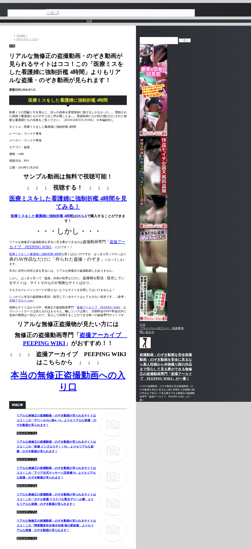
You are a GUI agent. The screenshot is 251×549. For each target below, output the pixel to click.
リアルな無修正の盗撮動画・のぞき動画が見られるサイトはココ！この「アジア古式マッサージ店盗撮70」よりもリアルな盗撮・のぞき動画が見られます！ (56, 472)
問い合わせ (147, 332)
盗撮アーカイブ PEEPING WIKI (98, 307)
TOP (89, 21)
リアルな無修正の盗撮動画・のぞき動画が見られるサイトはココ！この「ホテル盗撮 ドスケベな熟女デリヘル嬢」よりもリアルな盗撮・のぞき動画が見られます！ (56, 499)
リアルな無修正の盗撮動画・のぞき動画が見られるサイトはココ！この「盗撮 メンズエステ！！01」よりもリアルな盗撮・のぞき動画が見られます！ (56, 446)
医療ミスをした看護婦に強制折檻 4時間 (42, 216)
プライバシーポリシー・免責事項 (162, 328)
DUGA (81, 216)
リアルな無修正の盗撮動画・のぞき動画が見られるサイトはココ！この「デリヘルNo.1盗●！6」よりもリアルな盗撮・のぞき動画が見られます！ (56, 420)
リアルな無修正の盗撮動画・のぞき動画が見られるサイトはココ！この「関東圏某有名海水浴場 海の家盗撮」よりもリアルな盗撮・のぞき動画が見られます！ (56, 525)
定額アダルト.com (21, 300)
